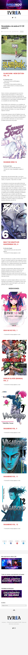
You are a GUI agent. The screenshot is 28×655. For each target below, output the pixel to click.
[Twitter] (12, 17)
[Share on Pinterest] (17, 542)
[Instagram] (15, 17)
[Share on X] (4, 542)
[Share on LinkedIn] (23, 542)
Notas (21, 31)
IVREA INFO (16, 31)
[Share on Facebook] (11, 542)
